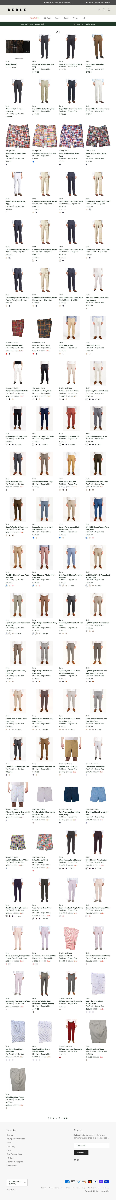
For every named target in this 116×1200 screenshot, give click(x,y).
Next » (65, 1118)
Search (10, 1135)
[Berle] (17, 9)
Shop (9, 1142)
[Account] (98, 9)
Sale (84, 18)
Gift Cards (47, 18)
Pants (57, 18)
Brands (75, 18)
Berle (14, 1190)
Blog (9, 1150)
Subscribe (81, 1152)
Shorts (66, 18)
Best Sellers (34, 18)
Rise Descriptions (14, 1154)
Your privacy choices (16, 1139)
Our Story (11, 1146)
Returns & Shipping (15, 1162)
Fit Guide (89, 2)
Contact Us (12, 1165)
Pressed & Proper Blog (102, 2)
